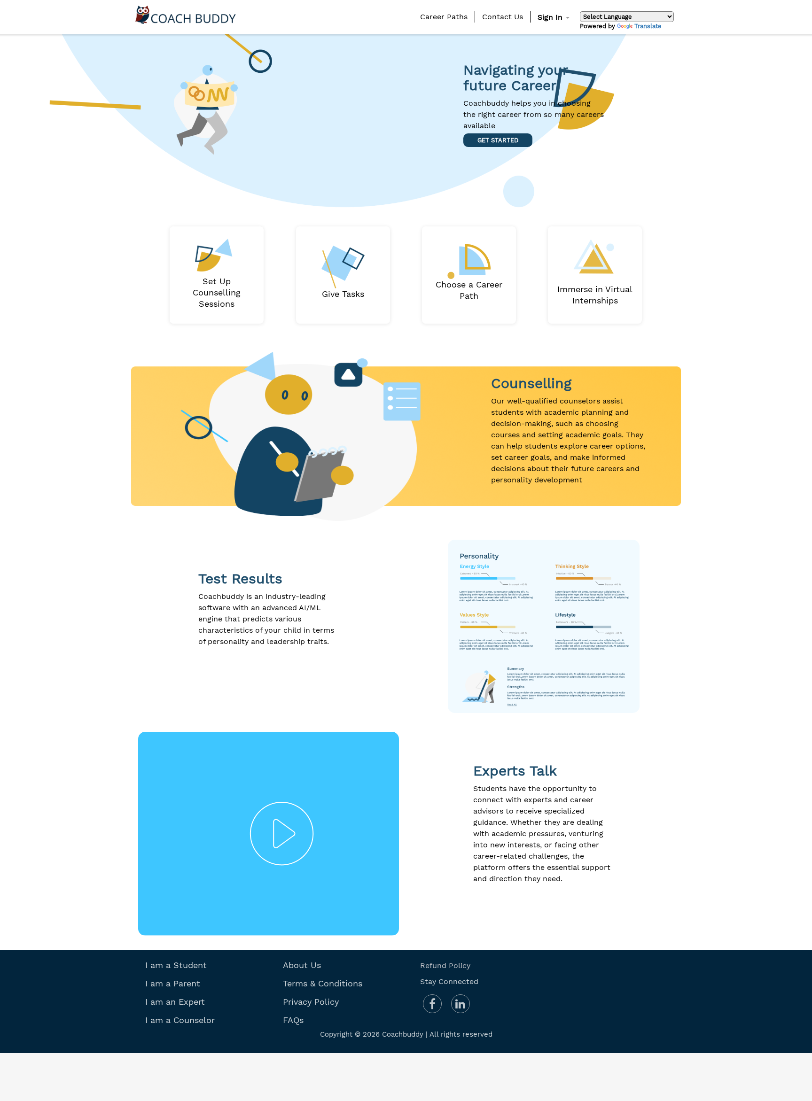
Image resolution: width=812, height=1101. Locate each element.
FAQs (293, 1020)
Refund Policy (445, 965)
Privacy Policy (311, 1002)
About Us (302, 965)
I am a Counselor (180, 1020)
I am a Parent (172, 983)
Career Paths (444, 16)
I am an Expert (175, 1002)
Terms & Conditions (322, 983)
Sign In (551, 17)
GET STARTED (497, 140)
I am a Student (176, 965)
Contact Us (502, 16)
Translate (648, 26)
